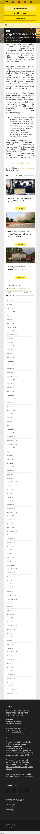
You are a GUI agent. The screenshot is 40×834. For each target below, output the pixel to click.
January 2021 (11, 433)
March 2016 (10, 591)
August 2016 (11, 572)
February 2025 (11, 327)
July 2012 (10, 682)
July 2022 (10, 406)
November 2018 (12, 512)
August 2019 (11, 486)
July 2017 (10, 546)
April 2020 (10, 463)
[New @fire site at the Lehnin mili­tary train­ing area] (20, 255)
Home (7, 37)
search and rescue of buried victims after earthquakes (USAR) (19, 766)
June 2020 (10, 455)
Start (5, 827)
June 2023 (10, 384)
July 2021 (10, 414)
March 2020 (10, 467)
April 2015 (10, 614)
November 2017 (12, 531)
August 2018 (11, 520)
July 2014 (10, 633)
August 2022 (11, 402)
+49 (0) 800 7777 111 (18, 728)
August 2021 (11, 410)
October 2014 (11, 622)
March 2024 (10, 361)
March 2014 (10, 648)
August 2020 (11, 448)
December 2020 (12, 436)
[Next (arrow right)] (3, 833)
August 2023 (11, 380)
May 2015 (10, 610)
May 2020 (10, 459)
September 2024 (12, 342)
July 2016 (10, 576)
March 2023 (10, 395)
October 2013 (11, 656)
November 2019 (12, 474)
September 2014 (12, 625)
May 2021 (10, 421)
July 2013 (10, 667)
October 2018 (11, 516)
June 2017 (10, 550)
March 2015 (10, 618)
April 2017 (10, 557)
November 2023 (12, 372)
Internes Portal (10, 804)
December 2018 (12, 508)
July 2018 (10, 523)
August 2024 (11, 346)
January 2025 (11, 331)
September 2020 (12, 444)
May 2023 (10, 387)
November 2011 (12, 693)
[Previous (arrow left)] (1, 833)
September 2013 (12, 659)
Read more (20, 209)
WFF (11, 37)
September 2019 (12, 482)
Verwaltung (9, 810)
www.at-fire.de (16, 732)
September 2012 (12, 674)
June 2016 (10, 580)
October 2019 (11, 478)
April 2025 (10, 323)
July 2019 (10, 489)
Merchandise (21, 8)
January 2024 (11, 368)
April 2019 (10, 501)
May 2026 (10, 308)
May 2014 (10, 640)
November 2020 (12, 440)
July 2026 (10, 300)
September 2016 (12, 569)
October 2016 (11, 565)
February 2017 (11, 561)
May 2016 (10, 584)
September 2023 (12, 376)
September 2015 (12, 599)
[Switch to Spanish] (19, 2)
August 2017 (11, 542)
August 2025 (11, 312)
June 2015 (10, 606)
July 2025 (10, 316)
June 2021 (10, 418)
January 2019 (11, 504)
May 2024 (10, 353)
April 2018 (10, 527)
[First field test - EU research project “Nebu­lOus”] (20, 187)
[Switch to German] (7, 2)
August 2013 (11, 663)
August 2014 (11, 629)
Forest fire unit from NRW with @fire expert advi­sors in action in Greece (19, 233)
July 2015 (10, 603)
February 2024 (11, 365)
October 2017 (11, 535)
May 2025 (10, 319)
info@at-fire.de (16, 730)
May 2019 (10, 497)
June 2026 (10, 304)
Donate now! (20, 18)
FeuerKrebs (26, 168)
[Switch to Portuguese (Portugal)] (31, 2)
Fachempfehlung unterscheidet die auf (17, 290)
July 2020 (10, 452)
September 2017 (12, 538)
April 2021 (10, 425)
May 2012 (10, 686)
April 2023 (10, 391)
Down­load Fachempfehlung (17, 163)
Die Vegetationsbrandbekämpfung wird (19, 288)
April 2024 (10, 357)
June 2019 (10, 493)
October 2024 (11, 338)
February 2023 (11, 399)
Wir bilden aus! (20, 13)
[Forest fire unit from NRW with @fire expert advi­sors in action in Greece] (20, 220)
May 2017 (10, 554)
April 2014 (10, 644)
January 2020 (11, 470)
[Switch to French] (25, 2)
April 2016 (10, 588)
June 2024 (10, 350)
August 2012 (11, 678)
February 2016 (11, 595)
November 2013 (12, 652)
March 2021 (10, 429)
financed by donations (23, 776)
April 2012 (10, 690)
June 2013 (10, 671)
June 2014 (10, 637)
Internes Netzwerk (12, 807)
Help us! (11, 827)
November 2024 (12, 334)
